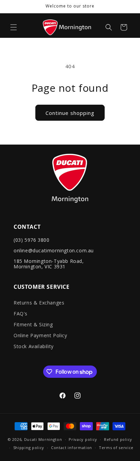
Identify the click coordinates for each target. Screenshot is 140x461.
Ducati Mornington (43, 439)
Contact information (71, 447)
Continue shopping (70, 112)
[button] (13, 27)
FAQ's (21, 313)
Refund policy (118, 439)
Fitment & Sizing (33, 324)
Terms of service (116, 447)
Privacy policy (83, 439)
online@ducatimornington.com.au (54, 250)
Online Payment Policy (40, 335)
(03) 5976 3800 (31, 240)
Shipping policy (29, 447)
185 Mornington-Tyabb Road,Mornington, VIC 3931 (49, 264)
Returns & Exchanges (39, 302)
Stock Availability (34, 346)
